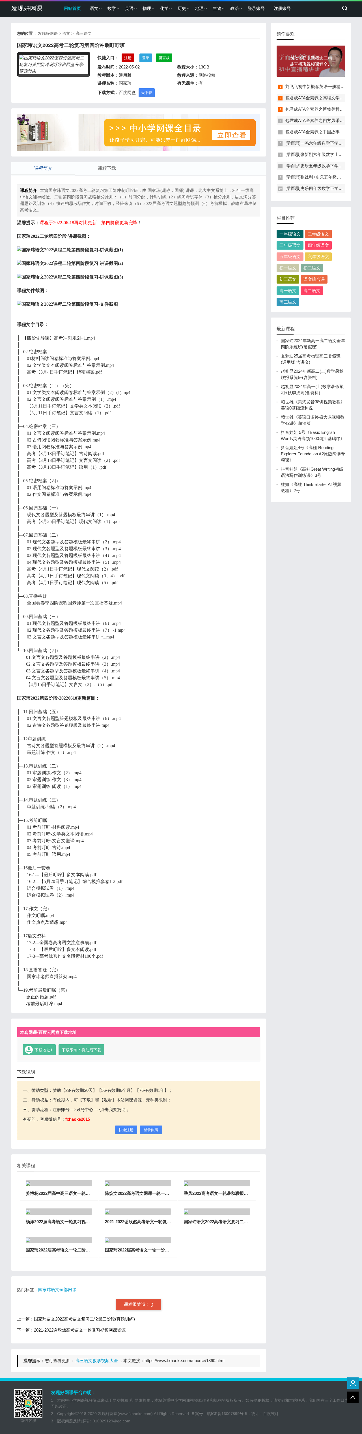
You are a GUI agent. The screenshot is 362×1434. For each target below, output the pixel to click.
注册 (128, 58)
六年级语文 (318, 256)
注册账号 (282, 8)
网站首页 (72, 8)
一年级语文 (290, 234)
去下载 (146, 93)
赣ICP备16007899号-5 (227, 1413)
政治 (234, 8)
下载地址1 (44, 1050)
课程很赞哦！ (137, 1304)
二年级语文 (318, 234)
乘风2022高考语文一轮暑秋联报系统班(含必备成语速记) (236, 1193)
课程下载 (107, 168)
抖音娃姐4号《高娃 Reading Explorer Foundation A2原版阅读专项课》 (313, 453)
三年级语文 (290, 245)
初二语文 (311, 267)
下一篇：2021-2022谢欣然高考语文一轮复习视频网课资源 (71, 1330)
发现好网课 (26, 8)
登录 (145, 58)
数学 (111, 8)
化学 (164, 8)
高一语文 (287, 290)
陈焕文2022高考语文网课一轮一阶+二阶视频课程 (151, 1193)
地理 (199, 8)
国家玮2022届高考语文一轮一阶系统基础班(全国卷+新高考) (161, 1249)
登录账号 (256, 8)
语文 (94, 8)
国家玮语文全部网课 (57, 1289)
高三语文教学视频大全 (96, 1360)
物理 (147, 8)
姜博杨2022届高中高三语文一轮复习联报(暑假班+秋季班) (79, 1193)
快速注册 (126, 1130)
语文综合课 (314, 279)
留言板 (164, 58)
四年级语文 (318, 245)
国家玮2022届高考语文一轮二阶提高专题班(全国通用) (76, 1249)
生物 (217, 8)
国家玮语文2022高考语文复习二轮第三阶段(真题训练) (234, 1221)
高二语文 (311, 290)
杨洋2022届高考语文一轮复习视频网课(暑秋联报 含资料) (79, 1221)
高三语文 (83, 33)
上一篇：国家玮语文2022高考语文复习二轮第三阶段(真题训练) (76, 1319)
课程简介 (43, 168)
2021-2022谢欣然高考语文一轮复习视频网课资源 (151, 1221)
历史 (182, 8)
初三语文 (287, 279)
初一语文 (287, 267)
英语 (129, 8)
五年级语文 (290, 256)
